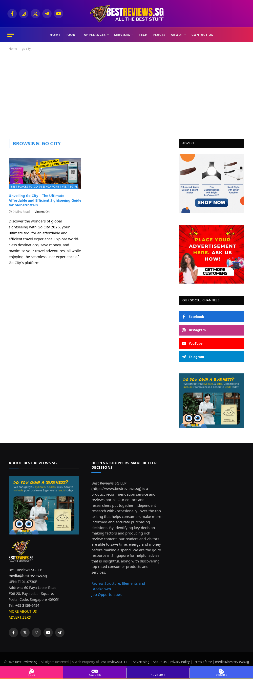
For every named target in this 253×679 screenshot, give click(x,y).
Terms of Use (202, 661)
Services (122, 34)
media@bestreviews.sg (28, 575)
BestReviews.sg (26, 661)
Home (55, 34)
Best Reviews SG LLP (114, 661)
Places (159, 34)
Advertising (141, 661)
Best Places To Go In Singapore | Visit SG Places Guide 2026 (56, 186)
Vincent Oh (42, 212)
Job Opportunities (106, 594)
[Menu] (10, 34)
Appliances (94, 34)
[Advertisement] (126, 93)
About (177, 34)
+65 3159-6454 (27, 605)
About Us (160, 661)
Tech (143, 34)
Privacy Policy (180, 661)
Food (70, 34)
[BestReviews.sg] (126, 13)
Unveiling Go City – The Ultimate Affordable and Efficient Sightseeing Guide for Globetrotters (45, 200)
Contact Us (202, 34)
